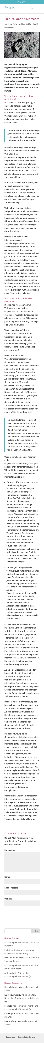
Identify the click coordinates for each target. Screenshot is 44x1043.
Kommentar (10, 850)
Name (7, 877)
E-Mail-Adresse (11, 888)
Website (8, 899)
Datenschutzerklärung (26, 1037)
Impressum (10, 1037)
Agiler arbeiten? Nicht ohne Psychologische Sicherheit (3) (21, 998)
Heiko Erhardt (10, 987)
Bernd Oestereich (14, 24)
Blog (34, 24)
